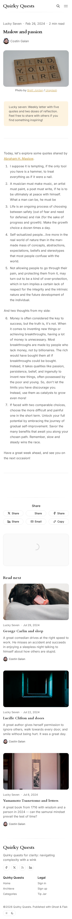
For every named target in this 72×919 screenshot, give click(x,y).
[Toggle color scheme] (9, 913)
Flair (64, 906)
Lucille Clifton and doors (23, 718)
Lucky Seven (12, 23)
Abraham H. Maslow (18, 158)
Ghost (55, 906)
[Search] (58, 6)
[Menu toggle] (66, 6)
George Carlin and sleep (23, 631)
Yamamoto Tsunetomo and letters (30, 800)
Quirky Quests (22, 906)
